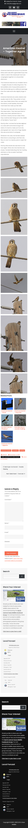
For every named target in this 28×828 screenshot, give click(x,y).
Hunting (22, 450)
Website (7, 541)
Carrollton (15, 450)
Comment (8, 500)
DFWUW (4, 455)
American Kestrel (6, 450)
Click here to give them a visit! (12, 631)
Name (7, 523)
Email (7, 532)
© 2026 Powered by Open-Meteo (11, 673)
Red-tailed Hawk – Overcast (15, 474)
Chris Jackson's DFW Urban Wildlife (10, 457)
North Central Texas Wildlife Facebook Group (13, 613)
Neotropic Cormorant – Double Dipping (13, 468)
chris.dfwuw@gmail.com (13, 4)
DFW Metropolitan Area (14, 645)
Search (6, 571)
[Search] (22, 576)
